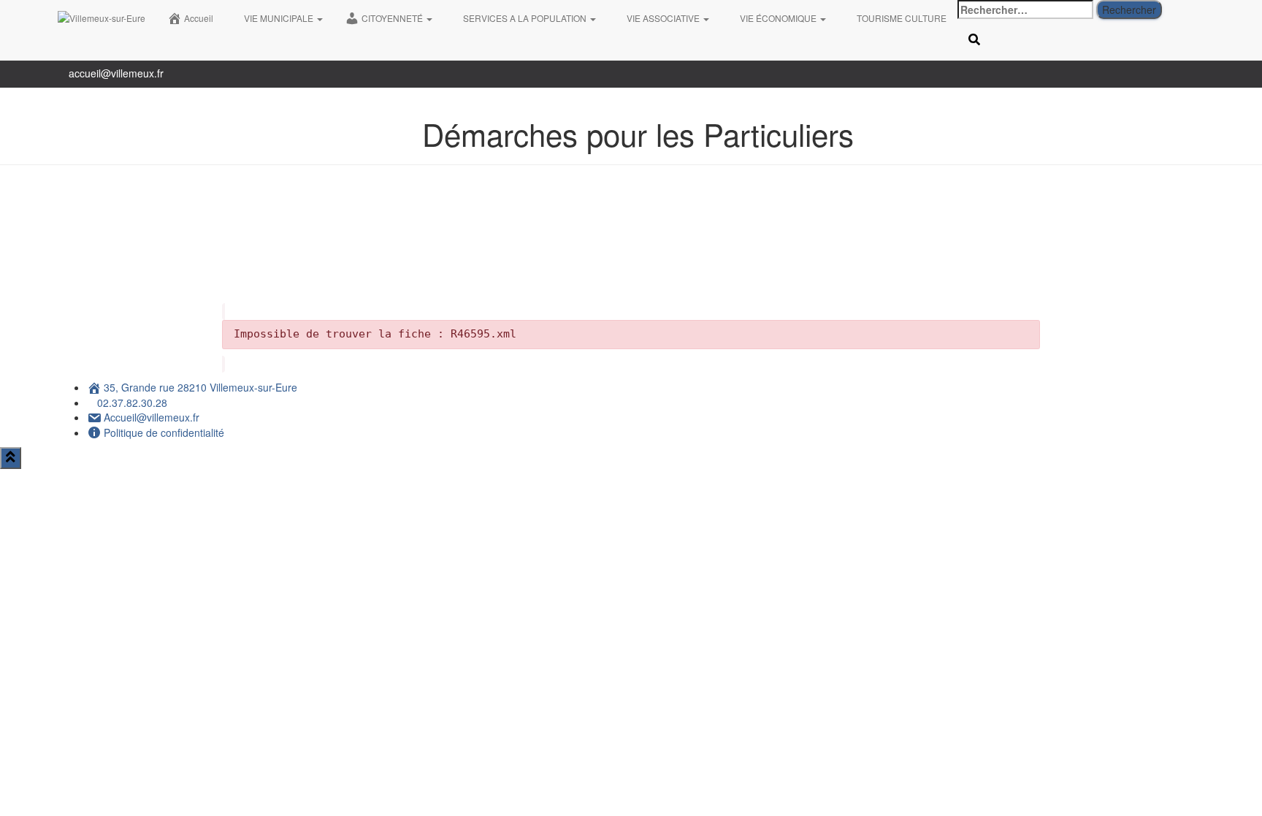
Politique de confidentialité (164, 432)
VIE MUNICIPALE (280, 18)
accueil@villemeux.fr (116, 73)
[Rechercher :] (1025, 9)
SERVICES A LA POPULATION (526, 18)
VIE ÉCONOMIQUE (779, 18)
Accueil (198, 18)
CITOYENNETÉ (393, 18)
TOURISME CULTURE (901, 18)
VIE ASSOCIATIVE (664, 18)
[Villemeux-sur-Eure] (101, 18)
